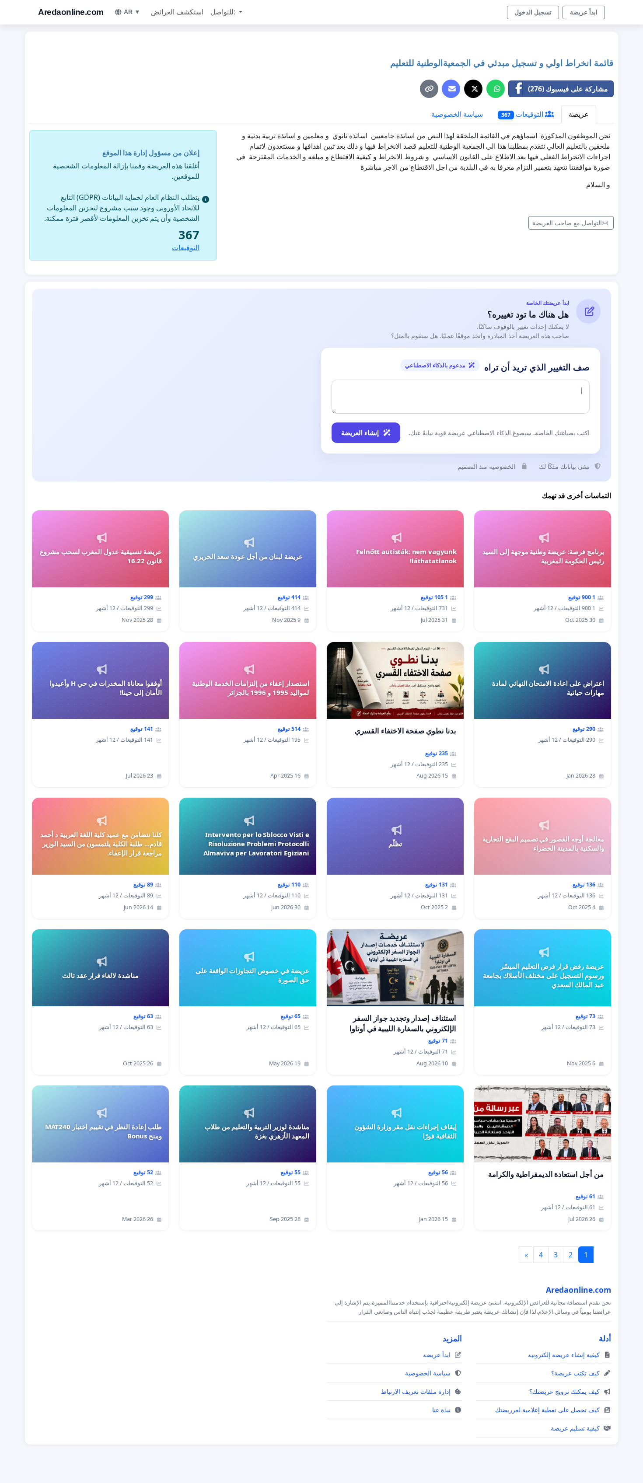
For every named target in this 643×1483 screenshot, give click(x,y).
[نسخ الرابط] (429, 89)
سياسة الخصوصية (457, 114)
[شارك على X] (473, 89)
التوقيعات (523, 114)
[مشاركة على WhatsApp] (495, 89)
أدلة (605, 1338)
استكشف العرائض (177, 12)
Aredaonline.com (71, 12)
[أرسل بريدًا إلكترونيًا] (451, 89)
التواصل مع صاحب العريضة (567, 223)
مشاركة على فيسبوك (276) (568, 89)
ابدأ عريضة (584, 12)
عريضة (579, 114)
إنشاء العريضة (360, 432)
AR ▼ (132, 11)
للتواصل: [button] (223, 12)
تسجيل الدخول (533, 12)
